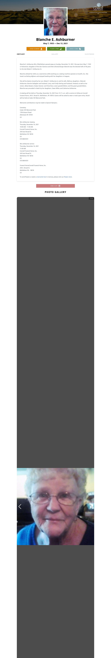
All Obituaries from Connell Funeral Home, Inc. (98, 13)
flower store (68, 177)
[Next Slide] (91, 506)
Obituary (21, 54)
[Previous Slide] (20, 506)
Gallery (55, 54)
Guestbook (89, 54)
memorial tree (41, 177)
